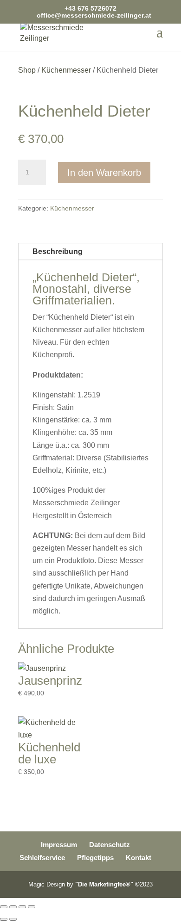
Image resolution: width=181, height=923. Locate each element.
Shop (27, 70)
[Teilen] (22, 906)
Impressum (59, 845)
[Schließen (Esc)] (31, 906)
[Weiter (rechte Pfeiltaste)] (13, 919)
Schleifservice (42, 857)
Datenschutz (109, 845)
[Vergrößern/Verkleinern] (3, 906)
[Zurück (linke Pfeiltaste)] (3, 919)
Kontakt (138, 857)
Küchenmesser (66, 70)
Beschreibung (57, 251)
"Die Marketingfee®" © (107, 884)
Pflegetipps (95, 857)
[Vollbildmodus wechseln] (13, 906)
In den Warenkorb (104, 172)
